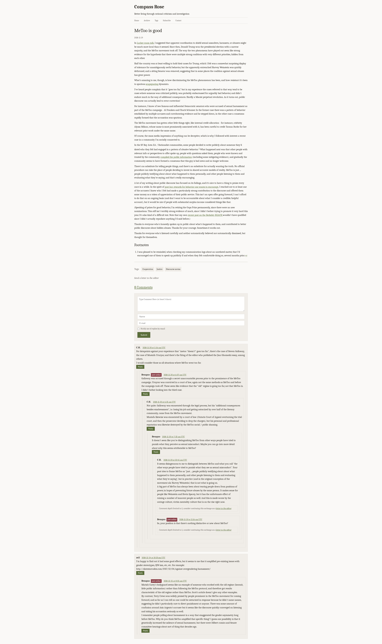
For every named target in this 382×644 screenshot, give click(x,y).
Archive (147, 20)
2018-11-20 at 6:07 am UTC (175, 375)
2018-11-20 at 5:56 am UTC (154, 347)
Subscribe (167, 20)
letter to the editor (223, 508)
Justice (159, 269)
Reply (140, 367)
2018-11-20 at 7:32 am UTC (173, 436)
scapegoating (152, 84)
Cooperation (148, 269)
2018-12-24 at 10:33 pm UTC (153, 557)
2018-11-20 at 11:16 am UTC (190, 519)
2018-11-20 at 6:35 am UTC (164, 402)
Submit (144, 335)
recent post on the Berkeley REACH (205, 215)
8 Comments (143, 287)
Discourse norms (173, 269)
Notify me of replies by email (153, 328)
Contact (178, 20)
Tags (156, 20)
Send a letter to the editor (146, 278)
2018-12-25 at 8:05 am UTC (175, 581)
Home (136, 20)
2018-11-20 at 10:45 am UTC (175, 460)
